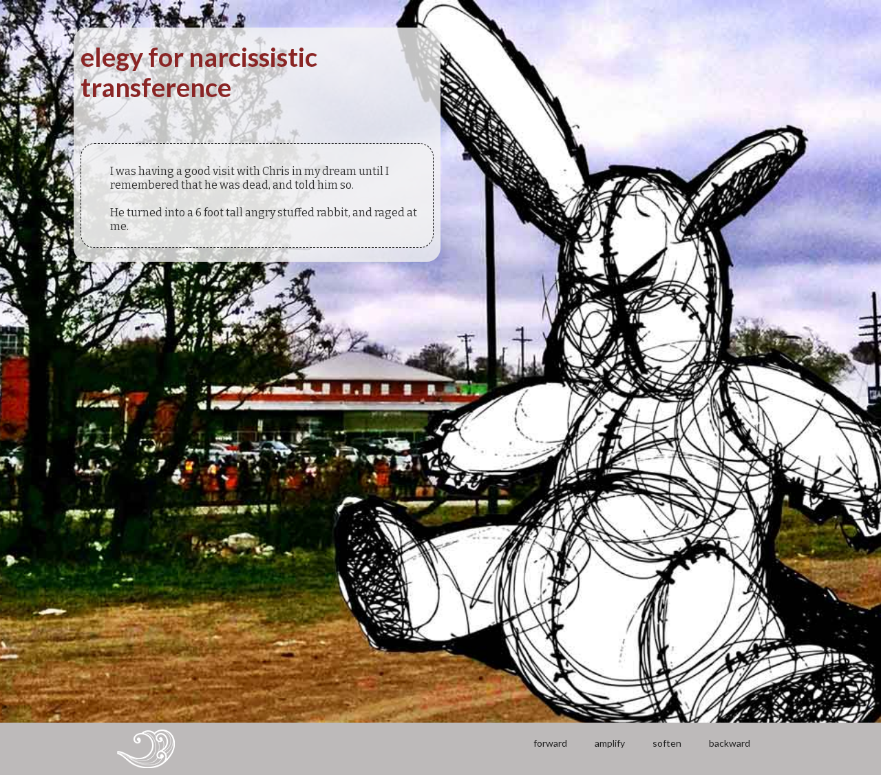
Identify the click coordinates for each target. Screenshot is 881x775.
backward (729, 743)
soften (666, 743)
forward (550, 743)
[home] (146, 749)
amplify (610, 743)
